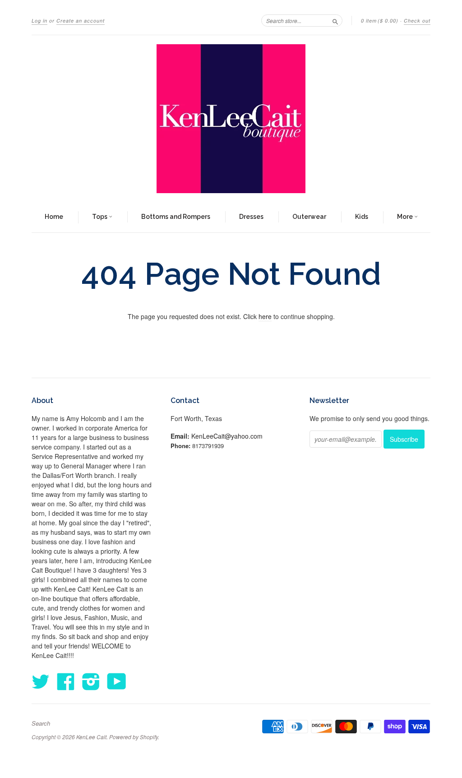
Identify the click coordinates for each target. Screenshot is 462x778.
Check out (417, 20)
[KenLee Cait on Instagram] (91, 681)
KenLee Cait (91, 737)
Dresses (251, 216)
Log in (39, 20)
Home (54, 216)
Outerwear (309, 216)
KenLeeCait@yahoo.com (227, 435)
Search (41, 723)
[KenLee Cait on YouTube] (116, 681)
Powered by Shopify (133, 737)
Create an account (80, 20)
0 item (379, 20)
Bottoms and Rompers (175, 216)
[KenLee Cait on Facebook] (66, 681)
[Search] (335, 20)
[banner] (231, 118)
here (265, 316)
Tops (100, 216)
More (405, 216)
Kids (361, 216)
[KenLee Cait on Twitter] (41, 681)
